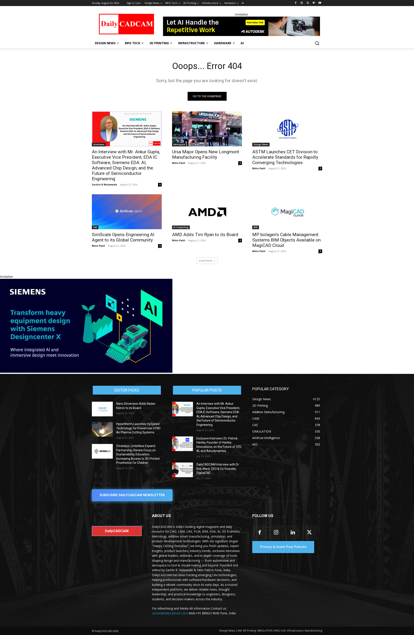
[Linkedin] (292, 532)
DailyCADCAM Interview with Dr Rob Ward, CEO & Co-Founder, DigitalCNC (217, 469)
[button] (317, 43)
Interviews (98, 144)
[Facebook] (295, 3)
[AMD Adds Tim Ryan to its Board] (207, 211)
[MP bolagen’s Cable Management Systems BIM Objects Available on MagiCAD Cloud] (287, 211)
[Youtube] (319, 3)
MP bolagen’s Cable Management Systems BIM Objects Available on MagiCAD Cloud (286, 240)
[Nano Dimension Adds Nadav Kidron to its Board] (102, 409)
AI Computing (180, 227)
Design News (261, 144)
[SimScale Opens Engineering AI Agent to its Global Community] (127, 211)
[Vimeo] (313, 3)
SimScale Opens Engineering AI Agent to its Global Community (123, 237)
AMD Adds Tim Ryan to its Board (205, 234)
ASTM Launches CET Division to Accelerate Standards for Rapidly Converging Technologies (285, 157)
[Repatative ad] (241, 26)
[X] (307, 3)
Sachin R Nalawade (104, 184)
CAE (95, 227)
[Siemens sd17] (86, 371)
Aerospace (179, 144)
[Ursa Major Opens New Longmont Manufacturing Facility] (207, 128)
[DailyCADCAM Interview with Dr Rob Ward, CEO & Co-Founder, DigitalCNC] (182, 470)
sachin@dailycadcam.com (170, 613)
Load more (205, 260)
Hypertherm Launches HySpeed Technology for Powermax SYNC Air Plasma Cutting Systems (138, 428)
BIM (256, 227)
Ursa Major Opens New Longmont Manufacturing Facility (205, 154)
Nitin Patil (178, 163)
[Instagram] (301, 3)
